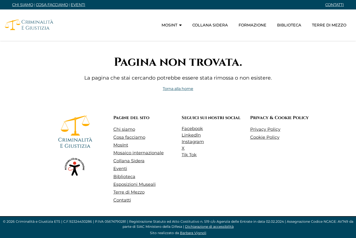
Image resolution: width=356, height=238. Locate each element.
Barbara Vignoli (193, 233)
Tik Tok (189, 154)
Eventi (120, 168)
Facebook (192, 128)
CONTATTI (334, 4)
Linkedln (191, 135)
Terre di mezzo (329, 25)
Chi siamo (124, 129)
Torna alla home (178, 88)
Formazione (252, 25)
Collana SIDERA (210, 25)
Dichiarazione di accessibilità (209, 226)
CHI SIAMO (22, 4)
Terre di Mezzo (129, 192)
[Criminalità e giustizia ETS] (29, 25)
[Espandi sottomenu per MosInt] (180, 25)
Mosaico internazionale (138, 153)
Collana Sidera (129, 161)
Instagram (193, 141)
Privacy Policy (265, 129)
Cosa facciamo (129, 137)
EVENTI (78, 4)
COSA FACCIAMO (52, 4)
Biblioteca (289, 25)
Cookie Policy (264, 137)
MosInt (169, 25)
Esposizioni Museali (134, 184)
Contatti (122, 200)
